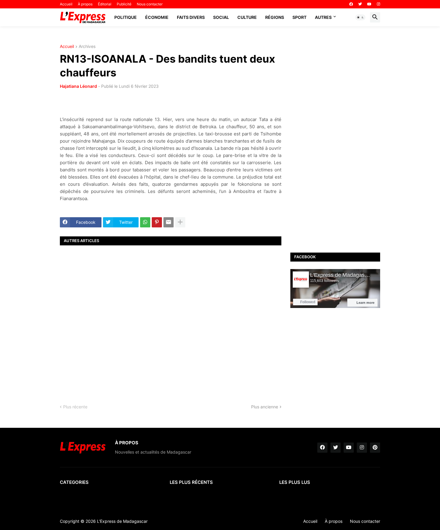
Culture (247, 17)
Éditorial (104, 4)
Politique (125, 17)
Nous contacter (150, 4)
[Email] (168, 222)
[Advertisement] (170, 319)
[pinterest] (375, 448)
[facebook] (351, 4)
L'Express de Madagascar (122, 521)
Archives (87, 46)
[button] (360, 17)
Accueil (66, 4)
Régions (274, 17)
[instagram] (378, 4)
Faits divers (191, 17)
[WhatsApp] (145, 222)
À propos (85, 4)
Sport (299, 17)
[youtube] (369, 4)
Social (221, 17)
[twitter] (360, 4)
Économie (157, 17)
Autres (323, 17)
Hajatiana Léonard (78, 86)
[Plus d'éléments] (180, 222)
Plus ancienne (264, 406)
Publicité (124, 4)
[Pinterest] (157, 222)
